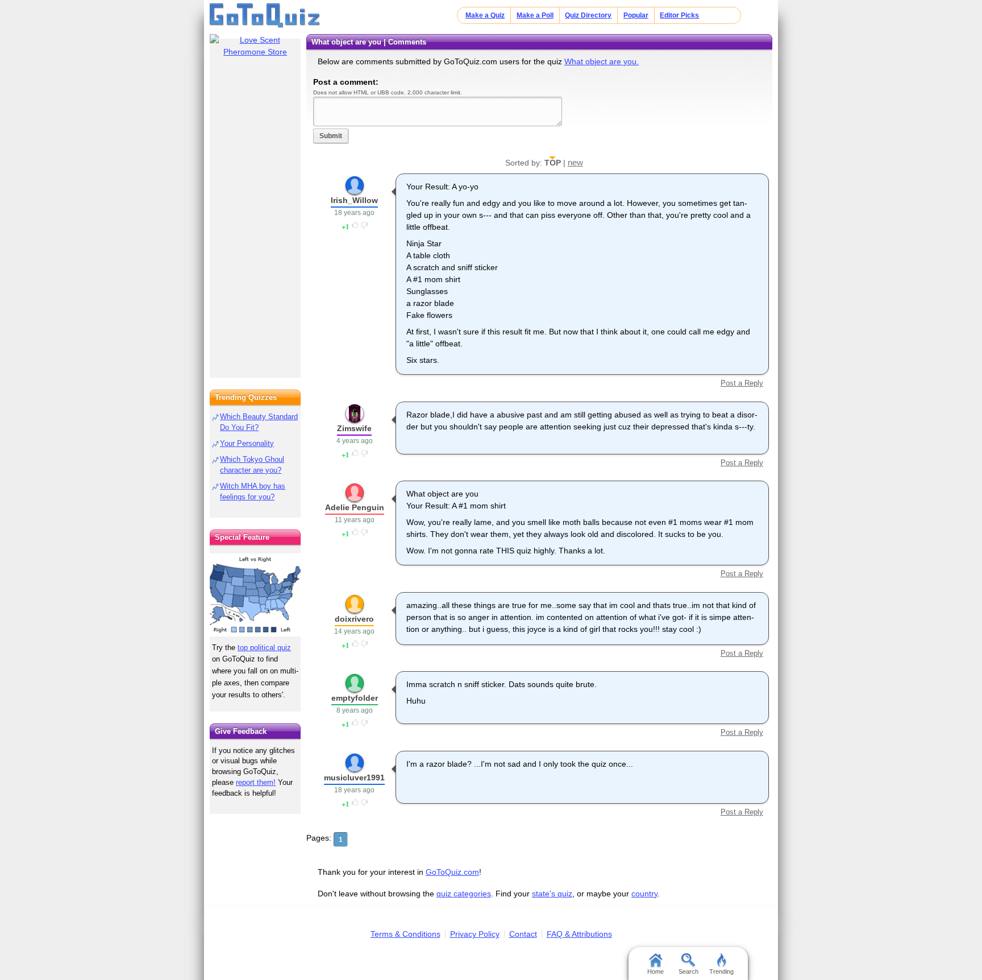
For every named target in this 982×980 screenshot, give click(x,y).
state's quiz (552, 893)
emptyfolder (354, 697)
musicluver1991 (354, 777)
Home (655, 971)
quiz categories (463, 893)
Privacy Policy (475, 933)
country (644, 893)
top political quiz (264, 647)
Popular (635, 15)
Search (688, 971)
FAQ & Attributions (579, 933)
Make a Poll (535, 15)
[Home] (265, 15)
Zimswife (354, 428)
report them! (256, 782)
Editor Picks (679, 15)
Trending (721, 971)
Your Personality (247, 443)
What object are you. (601, 61)
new (575, 162)
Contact (523, 933)
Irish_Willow (354, 200)
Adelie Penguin (354, 507)
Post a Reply (742, 383)
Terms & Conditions (405, 933)
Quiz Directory (588, 15)
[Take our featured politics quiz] (255, 595)
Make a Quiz (485, 15)
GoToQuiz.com (452, 871)
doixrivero (354, 618)
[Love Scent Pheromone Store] (255, 46)
